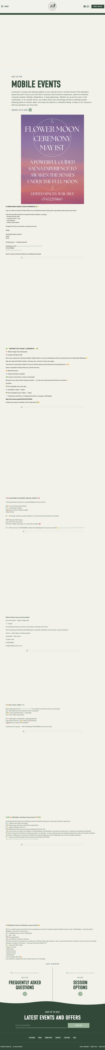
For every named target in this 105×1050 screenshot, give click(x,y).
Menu (7, 6)
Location (67, 1038)
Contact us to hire (19, 110)
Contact (58, 1038)
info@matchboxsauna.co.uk (14, 250)
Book (40, 1038)
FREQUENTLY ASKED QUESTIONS (25, 985)
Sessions (32, 1038)
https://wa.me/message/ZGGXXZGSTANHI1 (29, 246)
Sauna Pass (48, 1038)
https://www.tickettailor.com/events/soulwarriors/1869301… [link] (23, 839)
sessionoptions (80, 985)
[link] (25, 709)
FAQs (74, 1038)
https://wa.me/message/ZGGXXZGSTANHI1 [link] (71, 527)
